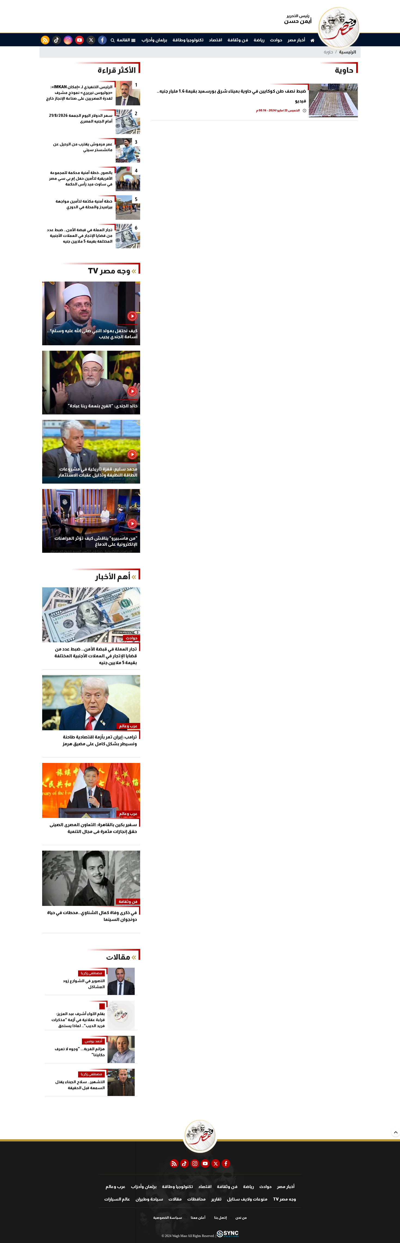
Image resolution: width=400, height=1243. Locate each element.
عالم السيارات (117, 1199)
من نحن (241, 1218)
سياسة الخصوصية (167, 1218)
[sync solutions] (227, 1236)
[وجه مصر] (338, 46)
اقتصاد (215, 40)
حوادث (276, 40)
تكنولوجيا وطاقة (188, 40)
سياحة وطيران (149, 1199)
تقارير (216, 1199)
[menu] (112, 40)
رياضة (259, 40)
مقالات (175, 1199)
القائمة (123, 40)
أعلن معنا (198, 1218)
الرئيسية (347, 52)
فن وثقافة (237, 40)
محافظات (196, 1199)
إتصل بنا (220, 1218)
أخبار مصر (296, 40)
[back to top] (395, 1132)
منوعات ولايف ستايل (247, 1199)
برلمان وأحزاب (154, 40)
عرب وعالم (115, 1186)
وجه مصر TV (284, 1199)
